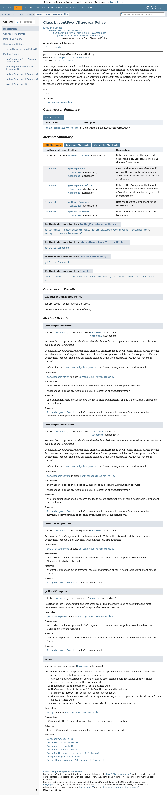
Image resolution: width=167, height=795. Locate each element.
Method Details (11, 54)
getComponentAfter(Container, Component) (22, 60)
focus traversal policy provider (80, 367)
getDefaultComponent (76, 229)
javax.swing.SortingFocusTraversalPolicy (80, 35)
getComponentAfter (79, 168)
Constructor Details (13, 44)
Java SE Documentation (117, 774)
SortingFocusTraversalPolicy (71, 57)
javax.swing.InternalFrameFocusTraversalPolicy (79, 33)
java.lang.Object (52, 27)
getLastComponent (78, 211)
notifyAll (119, 276)
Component (83, 155)
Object (84, 271)
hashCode (95, 276)
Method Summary (12, 39)
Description (10, 29)
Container (75, 172)
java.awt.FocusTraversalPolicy (65, 30)
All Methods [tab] (53, 145)
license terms (116, 2)
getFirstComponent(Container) (22, 74)
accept (72, 155)
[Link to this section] (82, 109)
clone (48, 276)
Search (81, 8)
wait (143, 276)
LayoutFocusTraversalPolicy (51, 14)
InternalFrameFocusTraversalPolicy (102, 242)
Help (89, 8)
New (50, 8)
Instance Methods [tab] (77, 145)
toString (133, 276)
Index (72, 8)
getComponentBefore (80, 185)
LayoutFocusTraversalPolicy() (21, 49)
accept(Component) (16, 84)
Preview (41, 8)
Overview (7, 8)
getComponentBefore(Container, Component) (22, 67)
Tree (32, 8)
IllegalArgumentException (62, 412)
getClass (82, 276)
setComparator (140, 229)
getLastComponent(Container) (22, 79)
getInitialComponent (57, 247)
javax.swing (25, 14)
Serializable (53, 47)
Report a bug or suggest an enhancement (63, 772)
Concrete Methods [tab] (106, 145)
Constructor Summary (14, 34)
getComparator (53, 229)
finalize (69, 276)
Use (26, 8)
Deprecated (61, 8)
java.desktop (8, 14)
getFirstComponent (79, 202)
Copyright (48, 785)
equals (57, 276)
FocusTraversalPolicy (93, 256)
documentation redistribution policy (120, 787)
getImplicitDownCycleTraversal (110, 229)
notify (107, 276)
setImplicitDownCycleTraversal (63, 233)
